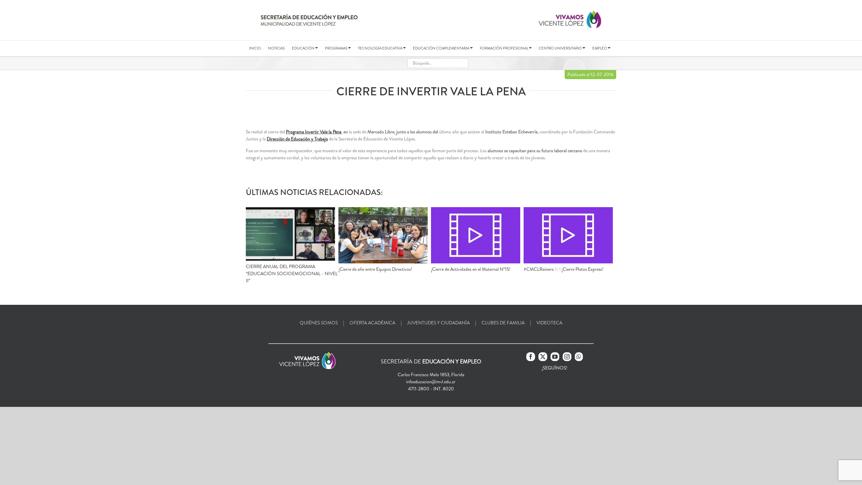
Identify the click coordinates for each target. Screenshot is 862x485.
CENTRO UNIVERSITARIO (561, 48)
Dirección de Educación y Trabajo (297, 138)
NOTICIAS (276, 48)
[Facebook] (530, 356)
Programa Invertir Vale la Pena (313, 131)
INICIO (255, 48)
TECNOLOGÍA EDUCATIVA (380, 48)
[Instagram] (567, 356)
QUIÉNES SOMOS (319, 322)
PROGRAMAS (336, 48)
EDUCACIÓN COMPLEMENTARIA (441, 48)
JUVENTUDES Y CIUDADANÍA (438, 322)
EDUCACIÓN (303, 48)
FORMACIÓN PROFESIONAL (504, 48)
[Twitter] (542, 356)
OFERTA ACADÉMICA (372, 322)
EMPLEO (600, 48)
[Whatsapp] (579, 356)
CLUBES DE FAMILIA (503, 322)
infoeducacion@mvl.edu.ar (431, 381)
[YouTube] (555, 356)
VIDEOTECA (549, 322)
